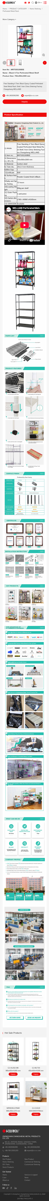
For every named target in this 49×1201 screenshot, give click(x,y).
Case (4, 1177)
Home (5, 9)
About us (6, 1180)
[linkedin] (16, 1188)
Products (6, 1156)
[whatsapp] (29, 3)
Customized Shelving (32, 1164)
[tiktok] (8, 1188)
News (26, 1177)
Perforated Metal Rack (11, 11)
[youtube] (4, 1188)
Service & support (31, 1175)
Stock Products (8, 1167)
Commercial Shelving (32, 1162)
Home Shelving (35, 9)
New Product (29, 1159)
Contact (27, 1180)
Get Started (7, 1172)
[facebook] (12, 1188)
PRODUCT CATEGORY (18, 9)
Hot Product (7, 1159)
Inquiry (25, 102)
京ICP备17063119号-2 (25, 1198)
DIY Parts (6, 1164)
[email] (25, 3)
